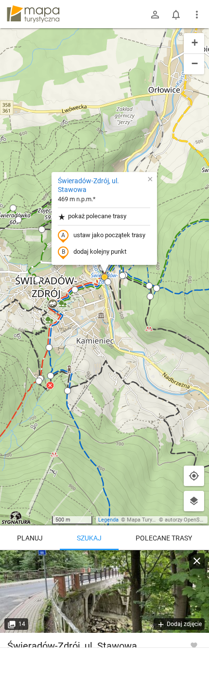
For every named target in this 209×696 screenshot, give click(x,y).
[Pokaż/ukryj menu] (197, 14)
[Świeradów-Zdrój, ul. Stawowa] (104, 591)
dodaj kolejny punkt (99, 251)
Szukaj (89, 538)
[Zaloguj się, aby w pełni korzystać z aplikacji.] (194, 645)
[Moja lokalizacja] (194, 476)
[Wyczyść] (197, 561)
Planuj (30, 538)
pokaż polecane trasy (97, 216)
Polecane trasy (164, 538)
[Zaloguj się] (155, 14)
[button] (13, 208)
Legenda (108, 520)
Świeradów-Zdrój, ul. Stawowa (88, 185)
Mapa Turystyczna (149, 520)
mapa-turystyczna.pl (33, 14)
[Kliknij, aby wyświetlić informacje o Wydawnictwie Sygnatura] (16, 517)
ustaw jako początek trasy (109, 235)
